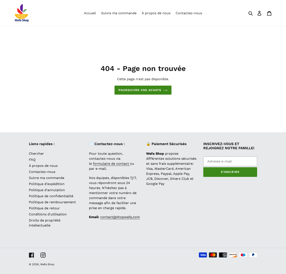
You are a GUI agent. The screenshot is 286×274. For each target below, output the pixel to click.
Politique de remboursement (52, 202)
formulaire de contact (111, 164)
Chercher (36, 154)
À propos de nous (43, 166)
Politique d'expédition (46, 184)
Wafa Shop (47, 264)
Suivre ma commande (46, 178)
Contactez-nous (42, 172)
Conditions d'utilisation (48, 214)
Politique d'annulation (47, 190)
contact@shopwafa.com (120, 217)
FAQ (32, 160)
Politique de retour (44, 208)
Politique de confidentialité (51, 196)
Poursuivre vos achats (140, 90)
